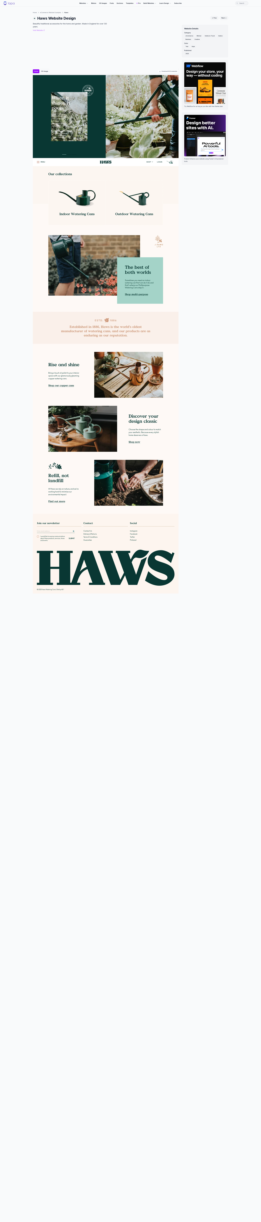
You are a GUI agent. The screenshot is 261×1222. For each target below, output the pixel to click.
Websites (82, 3)
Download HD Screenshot (169, 71)
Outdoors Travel (210, 36)
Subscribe (178, 3)
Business (188, 39)
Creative (197, 39)
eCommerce (189, 36)
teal (187, 46)
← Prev (214, 18)
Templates (129, 3)
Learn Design (164, 3)
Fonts (112, 3)
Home (35, 12)
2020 (187, 53)
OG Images (103, 3)
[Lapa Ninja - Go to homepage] (9, 3)
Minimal (199, 36)
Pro (139, 3)
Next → (223, 18)
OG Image (44, 71)
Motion (93, 3)
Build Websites (148, 3)
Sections (120, 3)
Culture (220, 36)
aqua (193, 46)
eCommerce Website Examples (50, 12)
